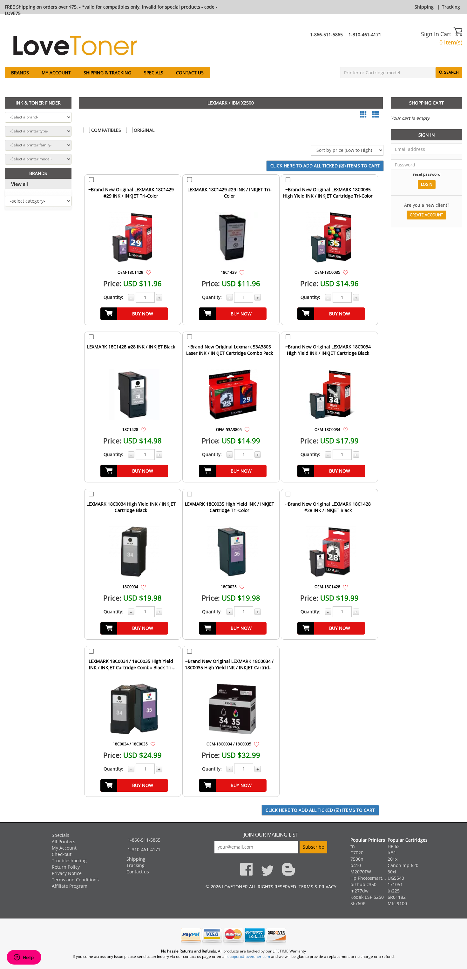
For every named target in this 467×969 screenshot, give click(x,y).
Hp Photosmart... (368, 878)
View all (19, 184)
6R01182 (397, 897)
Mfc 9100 (397, 903)
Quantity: (113, 297)
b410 (355, 865)
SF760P (357, 903)
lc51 (392, 853)
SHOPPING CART (426, 103)
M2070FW (360, 872)
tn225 (394, 891)
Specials (153, 73)
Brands (20, 73)
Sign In (430, 34)
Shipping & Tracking (107, 73)
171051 (395, 884)
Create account (426, 215)
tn (352, 846)
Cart (446, 34)
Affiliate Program (69, 886)
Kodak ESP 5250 (367, 897)
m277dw (359, 891)
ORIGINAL (143, 130)
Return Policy (66, 867)
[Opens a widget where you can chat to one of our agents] (23, 958)
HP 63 (394, 846)
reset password (426, 174)
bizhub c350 (363, 884)
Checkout (61, 854)
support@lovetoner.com (248, 956)
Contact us (190, 73)
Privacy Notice (67, 873)
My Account (56, 73)
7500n (356, 859)
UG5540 (396, 878)
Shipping (424, 7)
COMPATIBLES (105, 130)
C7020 (356, 853)
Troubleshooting (69, 861)
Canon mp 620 (403, 865)
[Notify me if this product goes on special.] (148, 272)
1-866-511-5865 (326, 34)
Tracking (451, 7)
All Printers (63, 841)
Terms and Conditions (75, 880)
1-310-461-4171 (365, 34)
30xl (392, 872)
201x (392, 859)
